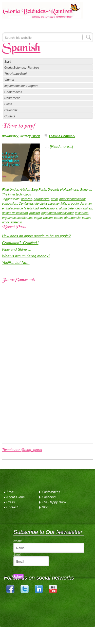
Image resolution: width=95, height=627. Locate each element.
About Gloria (15, 497)
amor (54, 198)
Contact (9, 116)
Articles (25, 189)
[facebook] (10, 592)
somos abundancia (67, 217)
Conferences (13, 92)
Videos (9, 80)
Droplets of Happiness (63, 189)
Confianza (26, 203)
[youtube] (53, 592)
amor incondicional (72, 198)
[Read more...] (61, 146)
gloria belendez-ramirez (75, 208)
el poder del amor (80, 203)
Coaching (48, 497)
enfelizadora (49, 208)
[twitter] (25, 592)
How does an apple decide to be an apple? (36, 235)
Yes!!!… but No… (16, 262)
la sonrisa (81, 212)
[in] (39, 592)
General (85, 189)
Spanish (21, 48)
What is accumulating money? (26, 255)
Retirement (12, 98)
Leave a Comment (62, 136)
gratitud (34, 212)
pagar (38, 217)
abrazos (26, 198)
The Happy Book (15, 74)
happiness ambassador (57, 212)
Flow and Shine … (16, 249)
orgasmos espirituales (17, 217)
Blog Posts (38, 189)
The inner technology (16, 194)
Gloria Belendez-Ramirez (42, 13)
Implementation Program (21, 86)
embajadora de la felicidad (20, 208)
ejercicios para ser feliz (50, 203)
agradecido (41, 198)
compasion (9, 203)
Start (7, 61)
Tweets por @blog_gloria (22, 449)
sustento (16, 222)
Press (8, 104)
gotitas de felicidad (15, 212)
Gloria (35, 136)
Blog (45, 507)
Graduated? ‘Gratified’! (20, 242)
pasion (48, 217)
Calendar (10, 110)
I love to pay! (18, 126)
